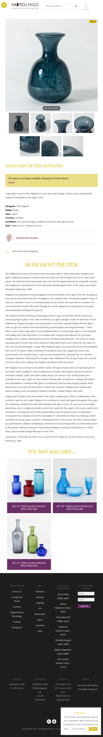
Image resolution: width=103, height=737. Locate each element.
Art (39, 608)
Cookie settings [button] (78, 729)
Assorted (40, 625)
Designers (17, 627)
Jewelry (40, 597)
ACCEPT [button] (93, 729)
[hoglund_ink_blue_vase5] (30, 146)
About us (16, 591)
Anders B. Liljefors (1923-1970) (63, 631)
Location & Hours (16, 599)
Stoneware (40, 614)
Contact (17, 607)
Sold (40, 631)
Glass (40, 619)
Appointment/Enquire (27, 238)
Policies (17, 622)
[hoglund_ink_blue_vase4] (84, 123)
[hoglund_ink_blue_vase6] (51, 146)
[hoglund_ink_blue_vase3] (62, 123)
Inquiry (11, 182)
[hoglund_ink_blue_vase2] (41, 123)
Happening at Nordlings (17, 614)
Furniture (40, 591)
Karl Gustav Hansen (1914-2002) (63, 663)
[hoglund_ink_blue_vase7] (73, 146)
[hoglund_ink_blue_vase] (19, 123)
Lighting (40, 603)
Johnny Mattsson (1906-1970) (63, 608)
